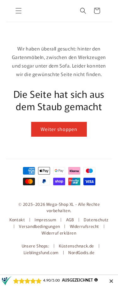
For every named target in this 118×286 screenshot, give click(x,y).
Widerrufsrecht (84, 226)
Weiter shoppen (59, 129)
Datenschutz (96, 220)
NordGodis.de (81, 252)
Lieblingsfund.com (42, 252)
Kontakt (17, 220)
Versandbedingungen (39, 226)
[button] (18, 11)
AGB (70, 220)
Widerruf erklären (59, 233)
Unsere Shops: (36, 246)
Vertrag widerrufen (59, 191)
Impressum (45, 220)
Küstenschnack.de (77, 246)
